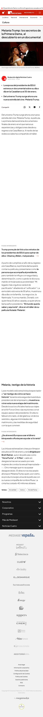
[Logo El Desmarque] (22, 577)
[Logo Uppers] (21, 615)
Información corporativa (21, 668)
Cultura (5, 22)
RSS (21, 682)
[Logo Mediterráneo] (21, 654)
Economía (33, 17)
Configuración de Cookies (21, 673)
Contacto (21, 685)
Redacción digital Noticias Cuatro (20, 77)
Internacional (23, 17)
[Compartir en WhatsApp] (25, 107)
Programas (7, 514)
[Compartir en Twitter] (30, 107)
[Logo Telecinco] (21, 554)
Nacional (14, 17)
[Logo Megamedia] (22, 698)
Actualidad (12, 490)
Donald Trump (32, 490)
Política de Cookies (21, 676)
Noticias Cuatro (9, 526)
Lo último (5, 17)
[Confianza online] (21, 708)
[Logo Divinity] (21, 569)
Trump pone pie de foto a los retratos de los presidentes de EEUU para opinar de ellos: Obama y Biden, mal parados (20, 252)
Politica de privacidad (21, 671)
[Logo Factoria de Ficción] (21, 585)
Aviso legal (21, 664)
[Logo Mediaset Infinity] (21, 546)
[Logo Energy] (21, 600)
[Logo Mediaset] (21, 536)
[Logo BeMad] (21, 608)
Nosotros (6, 502)
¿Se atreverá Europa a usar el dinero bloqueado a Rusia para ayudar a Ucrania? (21, 437)
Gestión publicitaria (21, 679)
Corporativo (8, 508)
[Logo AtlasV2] (21, 639)
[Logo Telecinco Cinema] (21, 623)
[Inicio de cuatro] (3, 13)
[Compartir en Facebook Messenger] (34, 107)
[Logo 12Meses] (21, 631)
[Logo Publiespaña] (21, 646)
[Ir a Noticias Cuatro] (14, 12)
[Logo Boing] (21, 592)
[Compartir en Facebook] (39, 107)
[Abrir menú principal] (40, 13)
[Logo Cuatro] (21, 562)
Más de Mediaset (10, 520)
